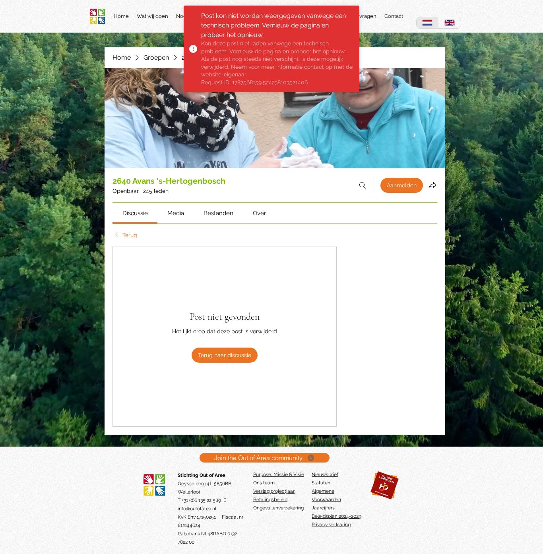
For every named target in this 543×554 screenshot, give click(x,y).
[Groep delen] (432, 185)
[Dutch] (427, 22)
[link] (135, 213)
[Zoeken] (362, 185)
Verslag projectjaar (274, 491)
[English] (449, 22)
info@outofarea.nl (197, 508)
